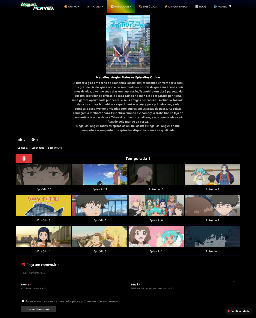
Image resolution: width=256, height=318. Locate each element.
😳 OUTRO (70, 6)
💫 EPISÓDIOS (148, 6)
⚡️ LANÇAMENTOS (176, 6)
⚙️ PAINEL (220, 6)
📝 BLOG (200, 6)
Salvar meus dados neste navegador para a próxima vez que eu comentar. (72, 301)
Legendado (37, 148)
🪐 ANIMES (94, 6)
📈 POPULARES (119, 6)
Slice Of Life (55, 148)
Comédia (22, 148)
